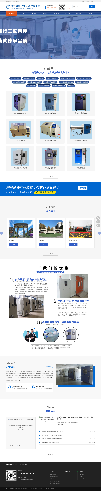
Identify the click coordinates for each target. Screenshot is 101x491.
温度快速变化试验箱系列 (67, 78)
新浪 (20, 464)
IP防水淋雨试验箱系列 (50, 82)
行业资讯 (82, 476)
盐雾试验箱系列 (31, 85)
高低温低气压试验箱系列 (83, 78)
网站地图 (83, 1)
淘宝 (23, 464)
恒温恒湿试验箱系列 (29, 78)
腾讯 (16, 464)
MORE (50, 176)
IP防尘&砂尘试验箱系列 (35, 82)
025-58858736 (98, 218)
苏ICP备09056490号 (50, 488)
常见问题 (82, 478)
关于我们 (56, 13)
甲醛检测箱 (71, 85)
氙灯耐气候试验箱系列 (59, 85)
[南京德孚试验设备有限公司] (23, 6)
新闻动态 (45, 13)
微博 (26, 464)
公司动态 (82, 474)
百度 (13, 464)
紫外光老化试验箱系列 (19, 82)
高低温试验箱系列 (15, 78)
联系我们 (89, 13)
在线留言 (92, 1)
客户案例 (34, 13)
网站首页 (11, 13)
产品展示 (22, 13)
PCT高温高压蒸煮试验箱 (66, 82)
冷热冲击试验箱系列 (52, 78)
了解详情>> (48, 366)
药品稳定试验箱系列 (44, 85)
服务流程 (67, 13)
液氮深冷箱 (40, 78)
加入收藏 (87, 1)
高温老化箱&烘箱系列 (82, 82)
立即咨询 (83, 188)
